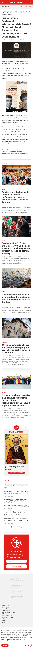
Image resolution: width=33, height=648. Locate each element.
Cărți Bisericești (6, 622)
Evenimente (7, 11)
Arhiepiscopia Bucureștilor (8, 619)
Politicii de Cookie (14, 639)
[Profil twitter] (24, 6)
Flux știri (16, 527)
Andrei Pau (10, 39)
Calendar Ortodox (16, 472)
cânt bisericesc (10, 150)
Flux (7, 481)
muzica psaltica (6, 153)
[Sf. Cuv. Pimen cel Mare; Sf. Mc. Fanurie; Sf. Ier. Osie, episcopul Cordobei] (16, 449)
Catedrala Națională (7, 615)
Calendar (16, 432)
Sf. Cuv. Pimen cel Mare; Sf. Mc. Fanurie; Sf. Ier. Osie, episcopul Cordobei (15, 468)
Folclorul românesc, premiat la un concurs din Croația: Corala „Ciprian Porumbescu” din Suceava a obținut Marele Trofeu (16, 400)
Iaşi (7, 151)
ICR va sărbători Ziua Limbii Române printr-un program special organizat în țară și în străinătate (16, 349)
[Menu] (2, 2)
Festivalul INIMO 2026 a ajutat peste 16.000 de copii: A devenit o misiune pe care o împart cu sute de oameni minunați (16, 248)
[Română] (30, 6)
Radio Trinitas (5, 605)
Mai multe (27, 645)
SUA (16, 153)
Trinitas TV (4, 608)
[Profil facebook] (21, 6)
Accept (5, 645)
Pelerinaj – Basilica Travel (8, 612)
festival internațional (21, 150)
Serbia (12, 153)
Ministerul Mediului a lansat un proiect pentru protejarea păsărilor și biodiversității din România (16, 298)
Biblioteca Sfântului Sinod (8, 617)
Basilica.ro (16, 2)
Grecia (3, 151)
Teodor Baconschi (23, 153)
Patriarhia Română (6, 610)
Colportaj (4, 620)
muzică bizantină (17, 151)
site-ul (24, 141)
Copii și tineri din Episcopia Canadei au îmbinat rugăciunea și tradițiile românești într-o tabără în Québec (15, 197)
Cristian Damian (11, 205)
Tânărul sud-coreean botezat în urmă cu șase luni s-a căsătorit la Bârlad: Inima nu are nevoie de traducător (16, 520)
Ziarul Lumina (5, 607)
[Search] (31, 2)
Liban (10, 151)
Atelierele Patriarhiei (7, 614)
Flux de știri (5, 6)
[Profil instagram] (26, 6)
